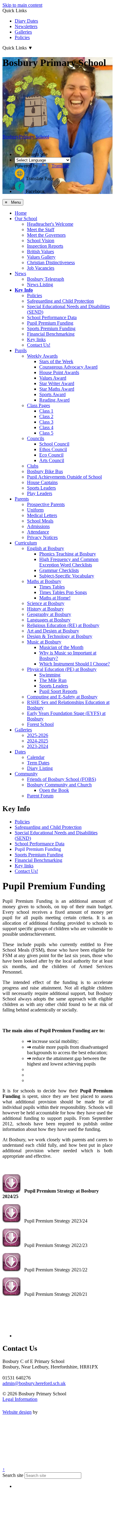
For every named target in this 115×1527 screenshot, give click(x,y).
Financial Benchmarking (51, 334)
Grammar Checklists (59, 570)
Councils (35, 438)
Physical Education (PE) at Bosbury (62, 669)
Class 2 (46, 416)
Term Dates (38, 762)
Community (26, 773)
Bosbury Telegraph (45, 279)
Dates (20, 751)
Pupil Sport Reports (58, 691)
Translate (60, 165)
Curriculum (26, 542)
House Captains (42, 482)
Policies (22, 37)
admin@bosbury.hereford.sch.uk (34, 1383)
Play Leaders (39, 493)
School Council (54, 443)
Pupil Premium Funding (50, 323)
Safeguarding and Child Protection (60, 301)
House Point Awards (59, 372)
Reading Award (54, 400)
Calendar (35, 757)
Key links (36, 339)
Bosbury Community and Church (59, 784)
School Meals (40, 520)
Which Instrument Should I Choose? (74, 663)
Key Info (24, 290)
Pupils (21, 350)
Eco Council (51, 454)
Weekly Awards (42, 356)
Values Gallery (41, 257)
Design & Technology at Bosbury (59, 636)
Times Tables (52, 586)
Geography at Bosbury (49, 614)
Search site (12, 1475)
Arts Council (51, 460)
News (20, 273)
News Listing (40, 284)
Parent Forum (40, 795)
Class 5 (46, 433)
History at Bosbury (45, 608)
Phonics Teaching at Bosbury (67, 553)
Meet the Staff (40, 229)
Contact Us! (38, 345)
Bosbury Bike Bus (45, 471)
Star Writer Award (56, 383)
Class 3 (46, 422)
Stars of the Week (56, 361)
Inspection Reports (45, 246)
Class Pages (38, 405)
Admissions (38, 526)
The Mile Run (53, 680)
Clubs (32, 465)
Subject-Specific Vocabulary (66, 575)
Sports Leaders (41, 487)
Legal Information (19, 1399)
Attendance (38, 531)
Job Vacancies (40, 268)
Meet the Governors (46, 235)
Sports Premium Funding (51, 328)
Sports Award (52, 394)
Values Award (52, 378)
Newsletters (26, 26)
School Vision (40, 240)
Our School (26, 218)
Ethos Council (53, 449)
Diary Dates (26, 21)
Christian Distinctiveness (51, 262)
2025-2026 (37, 735)
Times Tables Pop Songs (63, 592)
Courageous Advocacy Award (68, 367)
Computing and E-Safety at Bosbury (62, 696)
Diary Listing (40, 768)
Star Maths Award (56, 389)
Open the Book (54, 790)
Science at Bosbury (45, 603)
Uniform (35, 509)
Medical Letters (42, 515)
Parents (22, 498)
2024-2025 (37, 740)
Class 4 (46, 427)
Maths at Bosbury (44, 581)
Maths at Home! (55, 597)
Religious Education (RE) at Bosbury (63, 625)
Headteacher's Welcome (50, 224)
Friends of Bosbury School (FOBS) (61, 779)
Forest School (40, 724)
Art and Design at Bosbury (53, 630)
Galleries (23, 32)
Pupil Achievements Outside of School (64, 476)
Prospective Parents (46, 504)
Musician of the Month (61, 647)
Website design (17, 1412)
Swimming (49, 674)
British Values (40, 251)
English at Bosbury (45, 548)
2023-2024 (37, 746)
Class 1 (46, 411)
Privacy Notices (42, 537)
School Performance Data (52, 317)
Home (21, 213)
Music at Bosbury (44, 641)
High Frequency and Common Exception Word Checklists (68, 562)
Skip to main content (22, 5)
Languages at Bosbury (49, 619)
